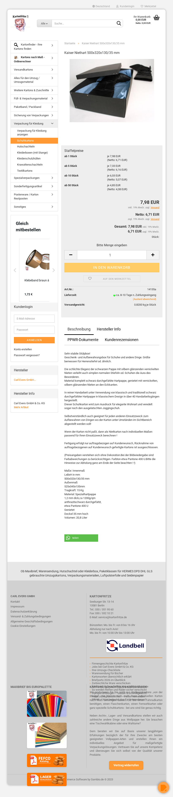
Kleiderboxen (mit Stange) (32, 152)
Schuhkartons (25, 140)
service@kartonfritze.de (112, 617)
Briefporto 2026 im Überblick (109, 680)
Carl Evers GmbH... (25, 379)
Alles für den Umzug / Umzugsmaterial (26, 80)
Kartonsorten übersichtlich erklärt (111, 676)
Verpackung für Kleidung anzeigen (31, 132)
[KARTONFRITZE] (21, 23)
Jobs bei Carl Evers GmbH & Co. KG (113, 666)
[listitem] (40, 270)
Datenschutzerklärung (24, 611)
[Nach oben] (11, 791)
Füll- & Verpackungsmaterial (30, 98)
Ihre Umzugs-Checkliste (106, 670)
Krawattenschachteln (30, 164)
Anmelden (34, 340)
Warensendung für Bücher (107, 673)
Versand (155, 219)
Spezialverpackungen (26, 177)
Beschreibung (79, 329)
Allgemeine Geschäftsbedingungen (32, 621)
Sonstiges (20, 206)
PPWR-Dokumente (83, 339)
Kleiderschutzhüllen (29, 158)
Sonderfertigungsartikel (28, 186)
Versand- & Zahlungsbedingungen (31, 616)
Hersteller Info (109, 329)
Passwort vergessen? (27, 355)
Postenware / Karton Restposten (26, 196)
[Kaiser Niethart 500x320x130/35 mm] (112, 90)
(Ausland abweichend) (144, 299)
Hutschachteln (26, 146)
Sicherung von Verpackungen (31, 115)
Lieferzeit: (70, 295)
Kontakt (15, 601)
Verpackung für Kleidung (28, 123)
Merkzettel (149, 6)
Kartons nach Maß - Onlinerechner (29, 59)
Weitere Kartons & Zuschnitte (31, 90)
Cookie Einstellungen (23, 625)
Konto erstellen (23, 349)
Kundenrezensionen (121, 339)
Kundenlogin (126, 6)
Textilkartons (24, 170)
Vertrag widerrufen (126, 765)
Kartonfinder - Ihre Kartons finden (28, 46)
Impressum (17, 606)
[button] (81, 538)
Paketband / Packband (27, 106)
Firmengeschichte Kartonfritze (110, 663)
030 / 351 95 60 (104, 609)
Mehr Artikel (21, 407)
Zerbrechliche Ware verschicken (111, 683)
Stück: (155, 236)
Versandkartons (23, 69)
